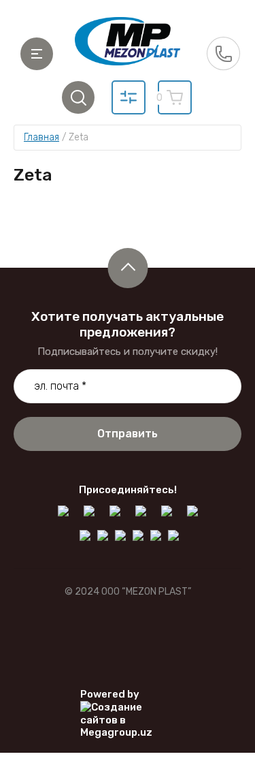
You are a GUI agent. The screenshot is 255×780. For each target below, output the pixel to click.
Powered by (109, 694)
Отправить (127, 433)
